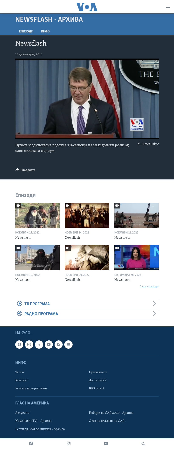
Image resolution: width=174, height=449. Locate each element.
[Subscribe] (68, 345)
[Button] (25, 171)
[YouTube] (105, 443)
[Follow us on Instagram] (29, 345)
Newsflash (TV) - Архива (33, 421)
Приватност (98, 372)
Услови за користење (31, 388)
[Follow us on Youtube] (49, 345)
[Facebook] (31, 443)
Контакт (21, 380)
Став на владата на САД (106, 421)
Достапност (97, 380)
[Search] (143, 443)
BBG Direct (96, 388)
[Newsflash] (37, 215)
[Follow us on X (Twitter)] (39, 345)
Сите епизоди (149, 286)
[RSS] (59, 345)
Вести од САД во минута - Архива (40, 429)
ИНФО (45, 31)
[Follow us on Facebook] (19, 345)
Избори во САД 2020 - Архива (111, 413)
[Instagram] (68, 443)
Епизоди (26, 31)
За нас (20, 372)
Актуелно (22, 413)
